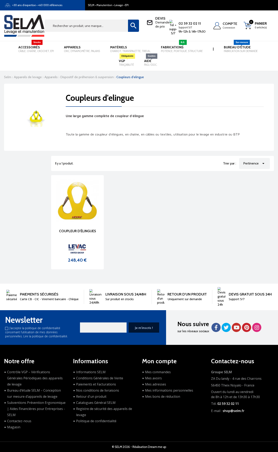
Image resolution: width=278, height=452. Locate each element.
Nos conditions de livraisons (97, 390)
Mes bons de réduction (162, 396)
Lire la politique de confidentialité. (45, 336)
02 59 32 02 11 (189, 23)
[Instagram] (256, 327)
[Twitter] (226, 327)
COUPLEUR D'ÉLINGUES (77, 231)
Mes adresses (155, 384)
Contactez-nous (19, 421)
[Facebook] (216, 327)
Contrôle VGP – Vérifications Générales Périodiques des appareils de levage (35, 378)
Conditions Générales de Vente (99, 378)
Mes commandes (158, 372)
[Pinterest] (246, 327)
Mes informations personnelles (169, 390)
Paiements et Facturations (96, 384)
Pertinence (254, 163)
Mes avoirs (153, 378)
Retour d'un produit (91, 396)
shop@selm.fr (233, 411)
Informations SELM (91, 372)
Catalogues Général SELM (96, 402)
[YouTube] (236, 327)
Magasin (13, 427)
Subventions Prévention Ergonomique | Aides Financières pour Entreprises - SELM (36, 408)
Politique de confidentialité (96, 421)
